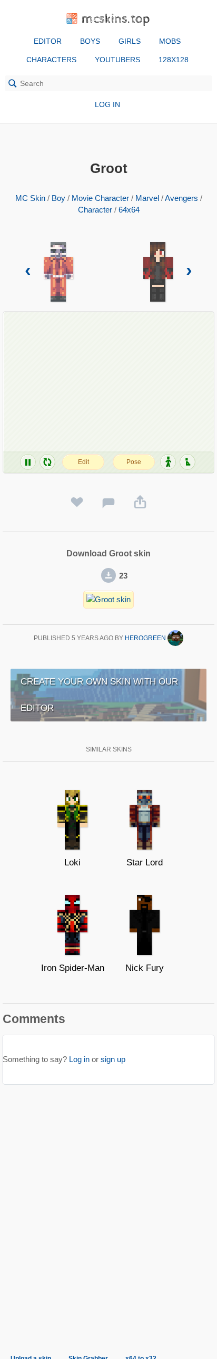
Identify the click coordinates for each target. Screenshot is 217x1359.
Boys (90, 41)
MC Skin (30, 198)
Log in (107, 104)
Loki (72, 862)
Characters (51, 59)
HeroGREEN (146, 638)
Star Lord (144, 862)
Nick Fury (144, 968)
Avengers (181, 198)
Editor (48, 41)
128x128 (174, 59)
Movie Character (100, 198)
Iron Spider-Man (72, 968)
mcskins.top (116, 19)
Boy (58, 198)
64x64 (129, 209)
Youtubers (117, 59)
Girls (130, 41)
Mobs (170, 41)
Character (95, 209)
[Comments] (108, 502)
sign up (113, 1059)
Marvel (147, 198)
